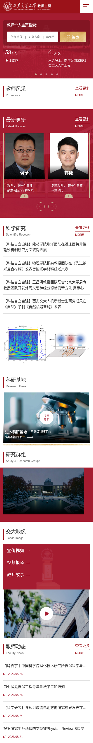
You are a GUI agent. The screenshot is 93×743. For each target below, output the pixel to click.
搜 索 (75, 37)
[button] (41, 348)
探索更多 (46, 559)
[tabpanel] (24, 56)
